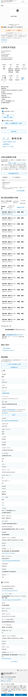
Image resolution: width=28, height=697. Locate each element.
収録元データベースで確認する (14, 30)
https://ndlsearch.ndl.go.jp (8, 553)
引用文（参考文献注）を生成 (9, 141)
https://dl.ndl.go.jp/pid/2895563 (9, 590)
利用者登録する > (4, 40)
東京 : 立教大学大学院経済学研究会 (10, 420)
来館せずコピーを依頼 (8, 117)
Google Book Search (8, 350)
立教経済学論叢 (5, 393)
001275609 (4, 413)
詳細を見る (22, 78)
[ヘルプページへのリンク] (15, 25)
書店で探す (14, 131)
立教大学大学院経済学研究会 (8, 409)
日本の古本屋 (6, 348)
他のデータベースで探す (9, 146)
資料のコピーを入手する (6, 680)
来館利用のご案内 (20, 207)
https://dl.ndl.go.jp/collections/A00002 (11, 600)
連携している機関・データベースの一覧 (17, 163)
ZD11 (3, 505)
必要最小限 (7, 694)
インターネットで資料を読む (7, 678)
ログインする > (4, 42)
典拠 (13, 414)
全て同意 (21, 694)
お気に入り (4, 139)
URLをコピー (8, 139)
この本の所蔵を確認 (20, 190)
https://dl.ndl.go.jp (6, 658)
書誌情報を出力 (7, 144)
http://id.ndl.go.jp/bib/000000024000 (11, 560)
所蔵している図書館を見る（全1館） (14, 123)
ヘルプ (20, 169)
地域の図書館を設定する (14, 173)
